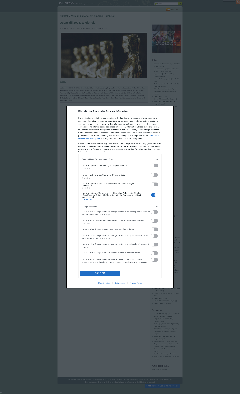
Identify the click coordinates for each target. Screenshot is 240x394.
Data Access (120, 283)
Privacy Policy (136, 283)
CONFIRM (100, 273)
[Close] (168, 111)
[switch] (154, 165)
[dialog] (120, 197)
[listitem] (120, 159)
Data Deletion (104, 283)
